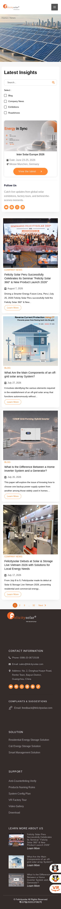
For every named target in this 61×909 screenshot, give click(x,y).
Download (14, 812)
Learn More (13, 307)
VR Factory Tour (18, 800)
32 (34, 605)
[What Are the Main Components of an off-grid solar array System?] (30, 341)
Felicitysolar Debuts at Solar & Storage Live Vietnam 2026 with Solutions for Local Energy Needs (28, 565)
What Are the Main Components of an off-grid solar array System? (30, 374)
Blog (7, 368)
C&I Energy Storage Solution (25, 746)
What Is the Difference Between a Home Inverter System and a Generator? (29, 468)
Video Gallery (16, 806)
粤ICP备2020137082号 (30, 902)
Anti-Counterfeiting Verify (22, 781)
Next (40, 605)
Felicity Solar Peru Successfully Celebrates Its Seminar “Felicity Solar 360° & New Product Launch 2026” (39, 839)
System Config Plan (20, 793)
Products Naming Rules (22, 787)
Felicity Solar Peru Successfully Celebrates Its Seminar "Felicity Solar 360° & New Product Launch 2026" (27, 278)
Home (5, 18)
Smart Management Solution (24, 752)
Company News (13, 270)
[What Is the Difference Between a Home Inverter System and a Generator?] (30, 435)
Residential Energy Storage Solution (29, 739)
